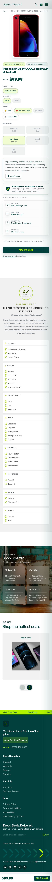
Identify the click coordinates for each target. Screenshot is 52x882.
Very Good (14, 140)
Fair (14, 151)
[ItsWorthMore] (12, 4)
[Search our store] (36, 4)
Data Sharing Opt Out (13, 816)
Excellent (37, 130)
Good (37, 140)
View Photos (15, 176)
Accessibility (8, 812)
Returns (6, 770)
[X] (19, 867)
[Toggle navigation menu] (46, 4)
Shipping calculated (10, 256)
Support (7, 762)
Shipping (7, 774)
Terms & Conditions (12, 808)
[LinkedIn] (15, 867)
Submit (45, 834)
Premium (14, 130)
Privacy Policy (9, 804)
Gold (9, 111)
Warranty (7, 766)
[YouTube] (5, 867)
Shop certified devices (15, 740)
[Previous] (22, 687)
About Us (7, 787)
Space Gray (12, 117)
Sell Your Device (11, 791)
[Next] (29, 687)
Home (5, 11)
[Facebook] (24, 867)
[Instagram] (10, 867)
